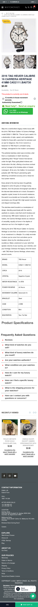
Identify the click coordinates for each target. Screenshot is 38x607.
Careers (4, 527)
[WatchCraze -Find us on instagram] (9, 475)
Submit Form (6, 492)
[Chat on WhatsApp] (33, 596)
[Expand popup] (31, 588)
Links (32, 2)
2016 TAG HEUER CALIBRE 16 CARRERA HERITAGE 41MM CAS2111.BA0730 (18, 79)
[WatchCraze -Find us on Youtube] (15, 475)
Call (7, 605)
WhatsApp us (28, 605)
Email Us (5, 490)
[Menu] (2, 7)
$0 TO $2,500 (10, 13)
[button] (30, 412)
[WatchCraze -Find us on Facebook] (4, 475)
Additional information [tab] (10, 123)
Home (2, 13)
